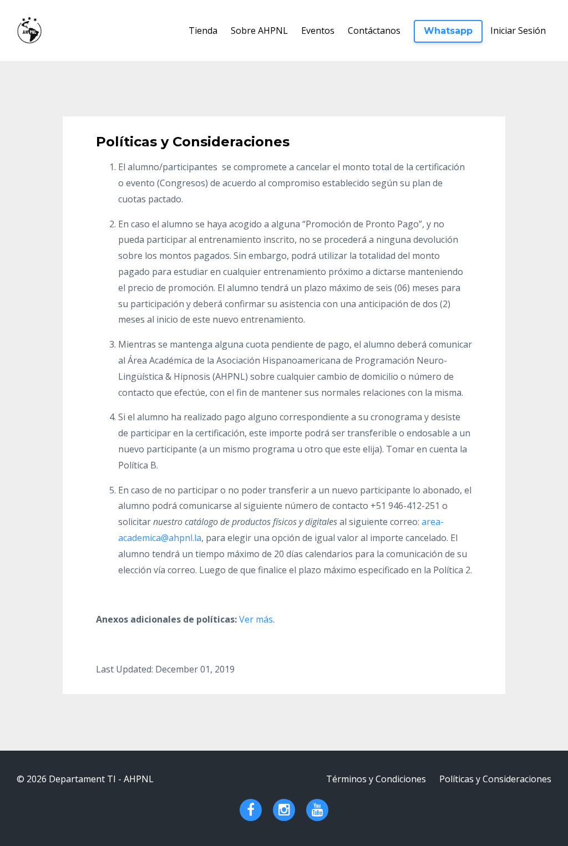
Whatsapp (448, 31)
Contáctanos (374, 30)
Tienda (203, 30)
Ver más (256, 619)
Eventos (317, 30)
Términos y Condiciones (376, 779)
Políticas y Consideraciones (495, 779)
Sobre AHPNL (259, 30)
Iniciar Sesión (518, 30)
